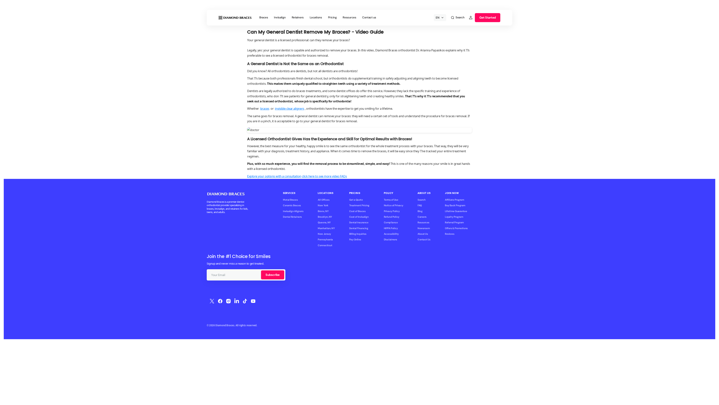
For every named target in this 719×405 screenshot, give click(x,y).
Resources (423, 222)
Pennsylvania (325, 239)
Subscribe (273, 275)
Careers (422, 216)
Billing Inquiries (357, 234)
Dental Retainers (292, 216)
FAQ (420, 205)
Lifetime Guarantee (456, 211)
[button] (457, 18)
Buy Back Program (455, 205)
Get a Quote (356, 199)
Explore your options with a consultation (274, 176)
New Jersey (324, 234)
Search (421, 199)
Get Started (487, 18)
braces (264, 108)
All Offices (323, 199)
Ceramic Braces (292, 205)
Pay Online (355, 239)
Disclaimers (390, 239)
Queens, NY (324, 222)
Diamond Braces (224, 325)
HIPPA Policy (391, 228)
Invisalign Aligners (293, 211)
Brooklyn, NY (325, 216)
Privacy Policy (392, 211)
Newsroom (424, 228)
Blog (420, 211)
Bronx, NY (323, 211)
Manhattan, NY (326, 228)
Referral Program (454, 222)
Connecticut (325, 245)
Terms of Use (391, 199)
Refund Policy (391, 216)
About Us (423, 234)
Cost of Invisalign (359, 216)
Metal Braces (290, 199)
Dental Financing (358, 228)
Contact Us (424, 239)
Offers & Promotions (456, 228)
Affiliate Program (454, 199)
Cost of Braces (357, 211)
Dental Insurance (358, 222)
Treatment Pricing (359, 205)
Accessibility (391, 234)
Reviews (449, 234)
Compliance (391, 222)
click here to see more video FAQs (324, 176)
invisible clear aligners (289, 108)
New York (323, 205)
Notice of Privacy (393, 205)
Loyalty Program (454, 216)
